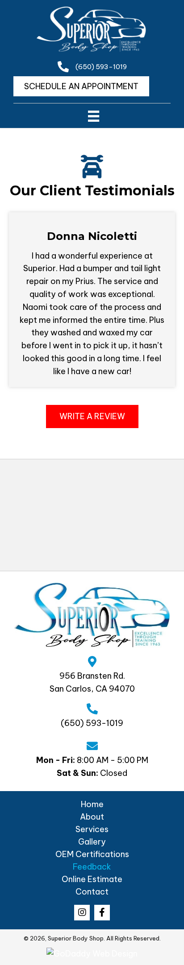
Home (92, 804)
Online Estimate (92, 879)
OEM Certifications (92, 854)
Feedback (92, 867)
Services (92, 829)
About (92, 817)
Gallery (92, 842)
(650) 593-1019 (101, 66)
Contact (92, 892)
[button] (92, 417)
